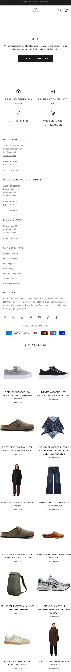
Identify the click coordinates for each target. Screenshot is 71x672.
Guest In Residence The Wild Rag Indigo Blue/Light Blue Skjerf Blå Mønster (53, 450)
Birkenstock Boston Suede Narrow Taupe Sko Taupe (17, 556)
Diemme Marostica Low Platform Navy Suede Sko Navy (54, 394)
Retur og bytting (10, 259)
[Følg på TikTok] (48, 317)
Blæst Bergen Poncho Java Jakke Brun (54, 663)
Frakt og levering (10, 254)
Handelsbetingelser (12, 274)
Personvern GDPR (11, 283)
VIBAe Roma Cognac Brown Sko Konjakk (54, 556)
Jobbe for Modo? (10, 278)
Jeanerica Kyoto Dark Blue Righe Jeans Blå (54, 504)
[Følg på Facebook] (5, 317)
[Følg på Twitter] (13, 317)
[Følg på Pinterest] (30, 317)
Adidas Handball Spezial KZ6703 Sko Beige (17, 663)
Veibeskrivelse (9, 155)
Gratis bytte (18, 120)
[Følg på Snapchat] (56, 317)
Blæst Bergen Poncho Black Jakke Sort (17, 504)
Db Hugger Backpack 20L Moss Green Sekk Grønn (17, 608)
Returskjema (9, 264)
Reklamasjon (9, 269)
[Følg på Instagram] (22, 317)
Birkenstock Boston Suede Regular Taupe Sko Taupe (17, 449)
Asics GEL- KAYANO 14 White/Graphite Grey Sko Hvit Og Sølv (53, 609)
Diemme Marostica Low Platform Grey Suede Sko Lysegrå (17, 395)
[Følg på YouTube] (39, 317)
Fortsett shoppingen (35, 58)
